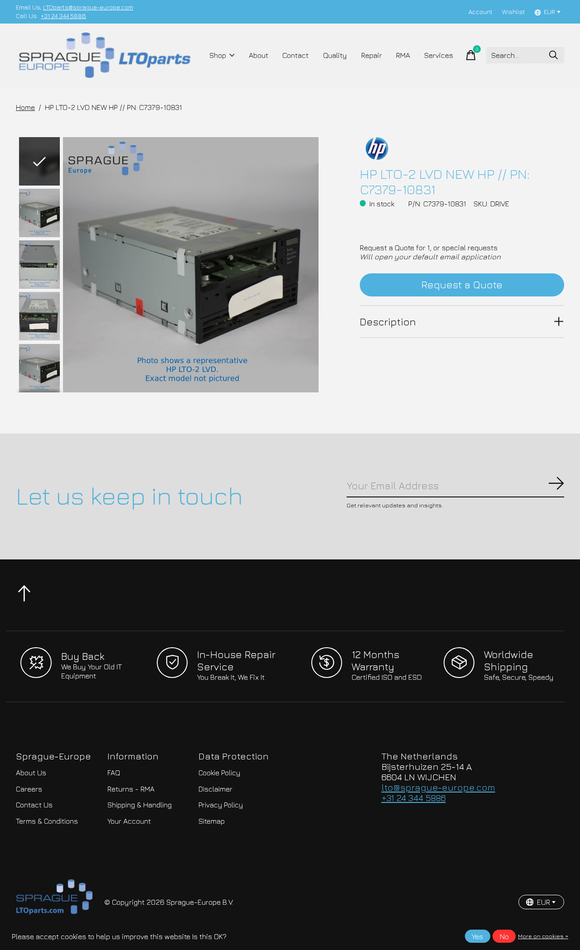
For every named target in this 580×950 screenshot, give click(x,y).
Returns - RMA (131, 788)
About (258, 55)
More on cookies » (543, 936)
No (504, 936)
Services (438, 55)
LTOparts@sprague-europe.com (88, 7)
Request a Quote (462, 284)
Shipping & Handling (139, 804)
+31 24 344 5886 (63, 15)
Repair (371, 55)
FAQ (113, 772)
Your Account (129, 821)
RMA (403, 55)
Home (25, 107)
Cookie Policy (219, 772)
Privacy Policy (220, 804)
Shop (217, 55)
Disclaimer (215, 788)
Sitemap (211, 821)
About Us (31, 772)
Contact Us (34, 804)
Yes (477, 936)
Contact (295, 55)
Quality (335, 55)
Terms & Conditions (47, 821)
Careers (29, 788)
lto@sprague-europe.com (438, 787)
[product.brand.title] (462, 148)
